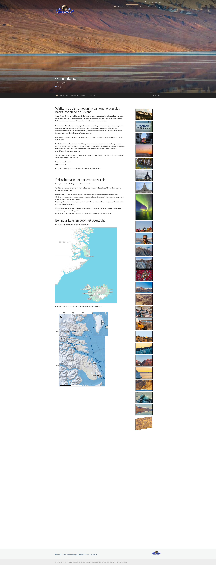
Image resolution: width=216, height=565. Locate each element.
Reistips (142, 7)
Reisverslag (74, 95)
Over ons (121, 7)
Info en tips (91, 95)
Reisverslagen (131, 7)
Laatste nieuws (84, 555)
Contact (158, 2)
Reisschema (64, 95)
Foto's (83, 95)
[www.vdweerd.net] (65, 6)
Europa (59, 87)
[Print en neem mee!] (159, 95)
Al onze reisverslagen (70, 555)
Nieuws (150, 7)
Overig (157, 7)
